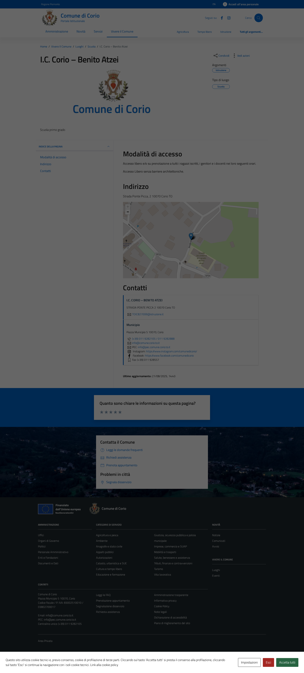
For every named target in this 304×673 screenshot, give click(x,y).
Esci (268, 662)
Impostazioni (249, 662)
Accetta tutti (287, 662)
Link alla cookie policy (104, 664)
